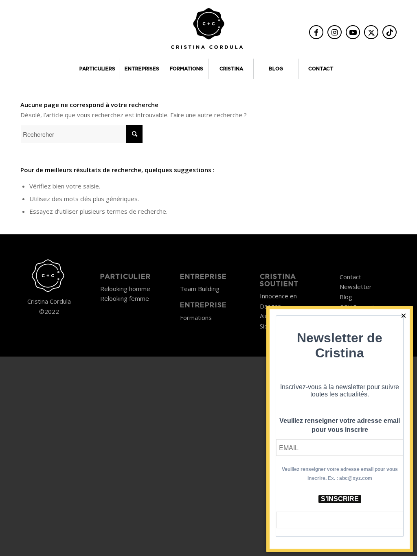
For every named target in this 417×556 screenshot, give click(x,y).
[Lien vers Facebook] (316, 32)
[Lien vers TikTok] (389, 32)
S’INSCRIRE (340, 498)
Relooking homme (125, 289)
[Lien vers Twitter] (371, 32)
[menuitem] (96, 69)
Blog (346, 297)
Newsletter (356, 286)
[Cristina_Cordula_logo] (208, 31)
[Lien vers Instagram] (334, 32)
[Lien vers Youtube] (353, 32)
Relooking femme (124, 298)
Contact (350, 277)
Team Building (199, 289)
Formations (196, 317)
